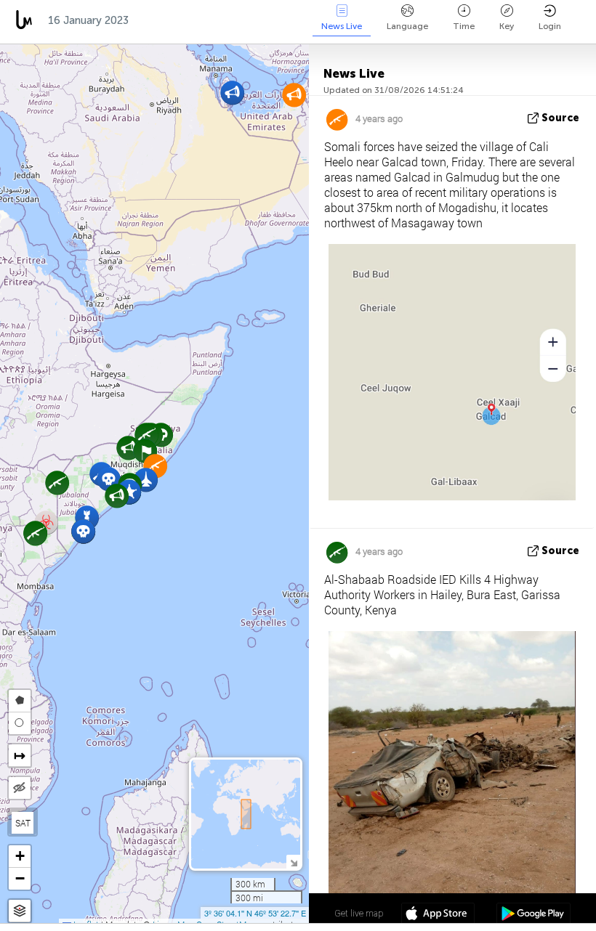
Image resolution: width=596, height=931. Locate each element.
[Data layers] (20, 911)
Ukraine (236, 20)
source (560, 118)
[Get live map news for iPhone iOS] (438, 915)
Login (550, 26)
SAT (23, 823)
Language (407, 26)
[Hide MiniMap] (293, 862)
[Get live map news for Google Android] (533, 915)
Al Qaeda (168, 20)
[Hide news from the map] (20, 788)
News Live (341, 26)
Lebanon (303, 20)
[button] (232, 92)
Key (506, 26)
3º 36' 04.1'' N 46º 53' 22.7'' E (255, 913)
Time (464, 26)
